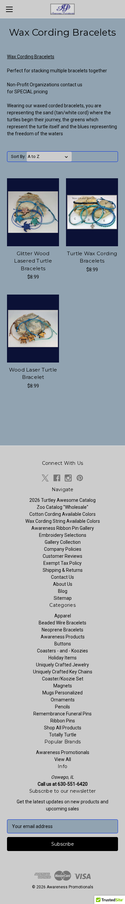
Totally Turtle (62, 734)
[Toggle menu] (9, 9)
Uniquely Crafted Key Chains (62, 671)
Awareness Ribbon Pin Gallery (62, 528)
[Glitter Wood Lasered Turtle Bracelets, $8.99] (33, 212)
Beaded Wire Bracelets (62, 622)
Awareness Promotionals (62, 752)
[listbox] (49, 157)
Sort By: (18, 156)
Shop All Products (62, 727)
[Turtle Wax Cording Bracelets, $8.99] (92, 212)
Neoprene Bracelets (62, 629)
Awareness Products (63, 636)
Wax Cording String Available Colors (62, 521)
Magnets (62, 685)
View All (62, 759)
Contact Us (62, 577)
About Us (62, 584)
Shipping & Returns (63, 570)
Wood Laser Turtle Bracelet (33, 374)
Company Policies (62, 549)
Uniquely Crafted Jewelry (62, 664)
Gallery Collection (63, 542)
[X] (45, 477)
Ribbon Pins (62, 720)
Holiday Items (62, 657)
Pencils (62, 706)
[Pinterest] (79, 477)
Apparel (62, 615)
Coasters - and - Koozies (62, 650)
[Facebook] (56, 477)
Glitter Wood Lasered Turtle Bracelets (33, 261)
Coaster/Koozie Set (62, 678)
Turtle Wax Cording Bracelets (92, 257)
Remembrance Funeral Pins (62, 713)
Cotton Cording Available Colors (62, 514)
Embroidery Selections (62, 535)
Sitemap (63, 598)
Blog (62, 591)
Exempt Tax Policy (62, 563)
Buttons (62, 643)
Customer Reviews (62, 556)
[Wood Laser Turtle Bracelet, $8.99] (33, 329)
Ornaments (63, 699)
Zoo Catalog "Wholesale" (62, 507)
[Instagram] (68, 477)
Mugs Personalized (62, 692)
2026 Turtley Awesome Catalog (62, 500)
